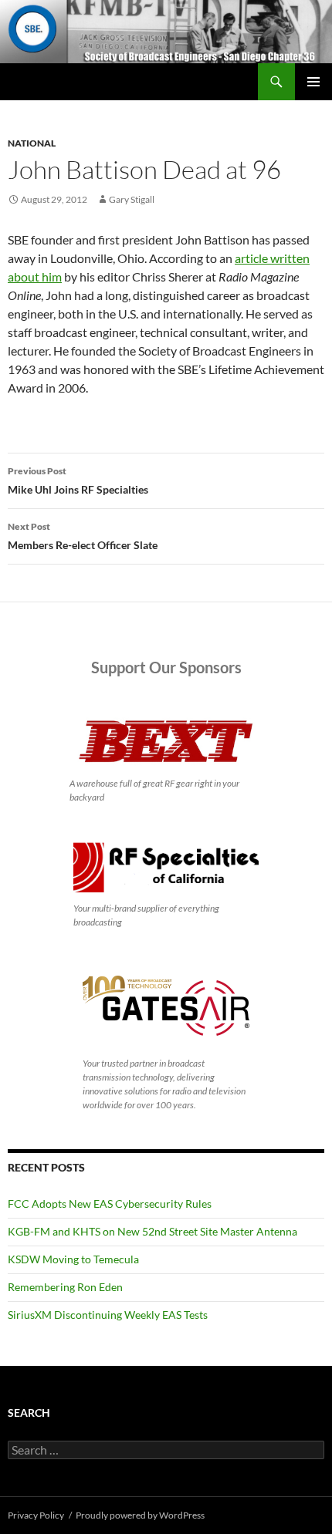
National (32, 143)
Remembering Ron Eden (65, 1286)
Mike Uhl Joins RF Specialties (78, 480)
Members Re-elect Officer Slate (83, 536)
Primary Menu (313, 81)
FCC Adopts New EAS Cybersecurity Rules (110, 1203)
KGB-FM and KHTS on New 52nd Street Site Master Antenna (152, 1231)
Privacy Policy (36, 1515)
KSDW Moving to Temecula (73, 1259)
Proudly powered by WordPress (140, 1515)
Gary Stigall (131, 199)
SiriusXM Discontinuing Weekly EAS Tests (108, 1314)
